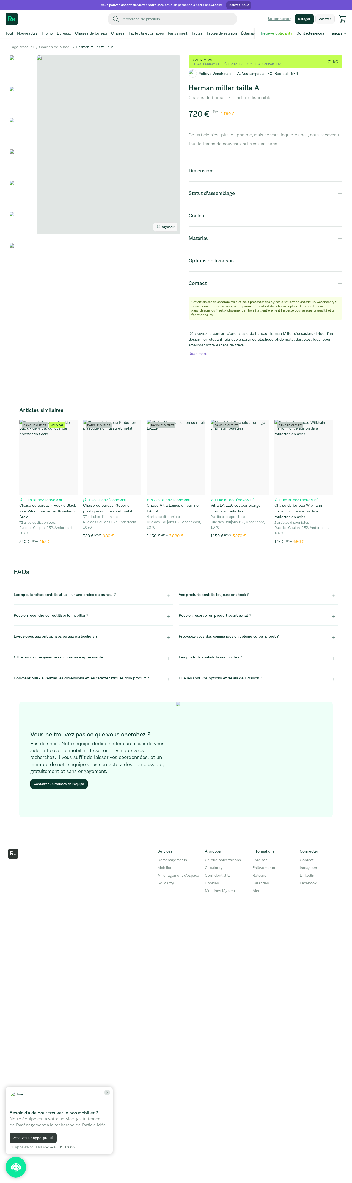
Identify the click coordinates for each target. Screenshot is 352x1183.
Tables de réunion (222, 33)
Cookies (212, 883)
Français (335, 33)
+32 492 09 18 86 (59, 1147)
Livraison (260, 860)
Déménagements (172, 860)
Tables (196, 33)
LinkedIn (307, 875)
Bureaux (64, 33)
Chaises (118, 33)
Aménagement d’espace (178, 875)
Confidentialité (218, 875)
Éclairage (249, 33)
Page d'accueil (22, 47)
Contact (307, 860)
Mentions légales (220, 890)
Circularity (213, 867)
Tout (9, 33)
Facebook (308, 883)
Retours (259, 875)
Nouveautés (27, 33)
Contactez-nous (310, 33)
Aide (256, 890)
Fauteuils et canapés (146, 33)
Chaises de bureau (91, 33)
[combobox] (172, 19)
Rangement (178, 33)
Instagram (308, 867)
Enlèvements (263, 867)
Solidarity (166, 883)
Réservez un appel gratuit (33, 1138)
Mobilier (165, 867)
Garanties (260, 883)
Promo (47, 33)
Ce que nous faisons (223, 860)
